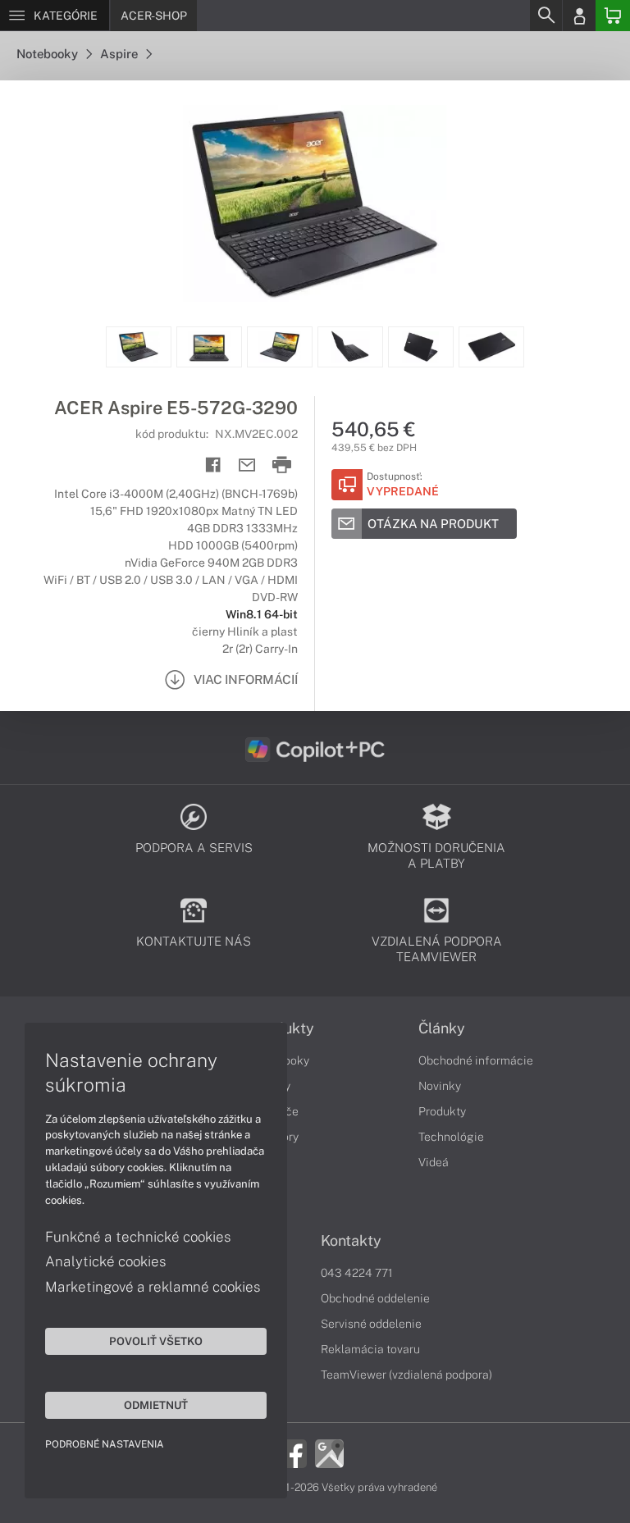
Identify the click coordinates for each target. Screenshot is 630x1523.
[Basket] (613, 15)
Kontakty (351, 1240)
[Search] (545, 15)
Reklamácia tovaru (370, 1349)
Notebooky (48, 54)
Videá (433, 1162)
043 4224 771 (357, 1272)
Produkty (442, 1111)
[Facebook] (292, 1452)
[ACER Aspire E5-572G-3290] (315, 203)
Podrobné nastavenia (104, 1444)
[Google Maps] (329, 1452)
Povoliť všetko (156, 1340)
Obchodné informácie (475, 1060)
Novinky (439, 1085)
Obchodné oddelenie (375, 1298)
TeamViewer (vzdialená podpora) (406, 1374)
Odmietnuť (156, 1404)
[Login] (579, 15)
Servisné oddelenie (371, 1323)
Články (441, 1028)
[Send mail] (247, 465)
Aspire (120, 54)
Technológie (451, 1136)
